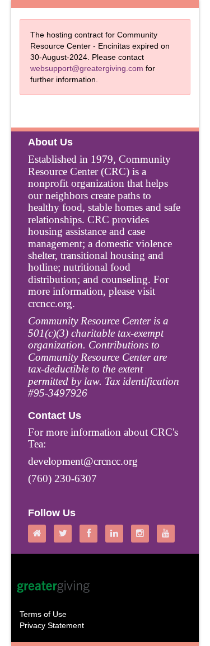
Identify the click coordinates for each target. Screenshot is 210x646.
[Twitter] (65, 533)
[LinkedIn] (117, 533)
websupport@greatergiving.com (86, 68)
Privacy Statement (52, 625)
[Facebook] (91, 533)
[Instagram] (143, 533)
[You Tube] (168, 533)
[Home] (40, 533)
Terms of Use (43, 614)
